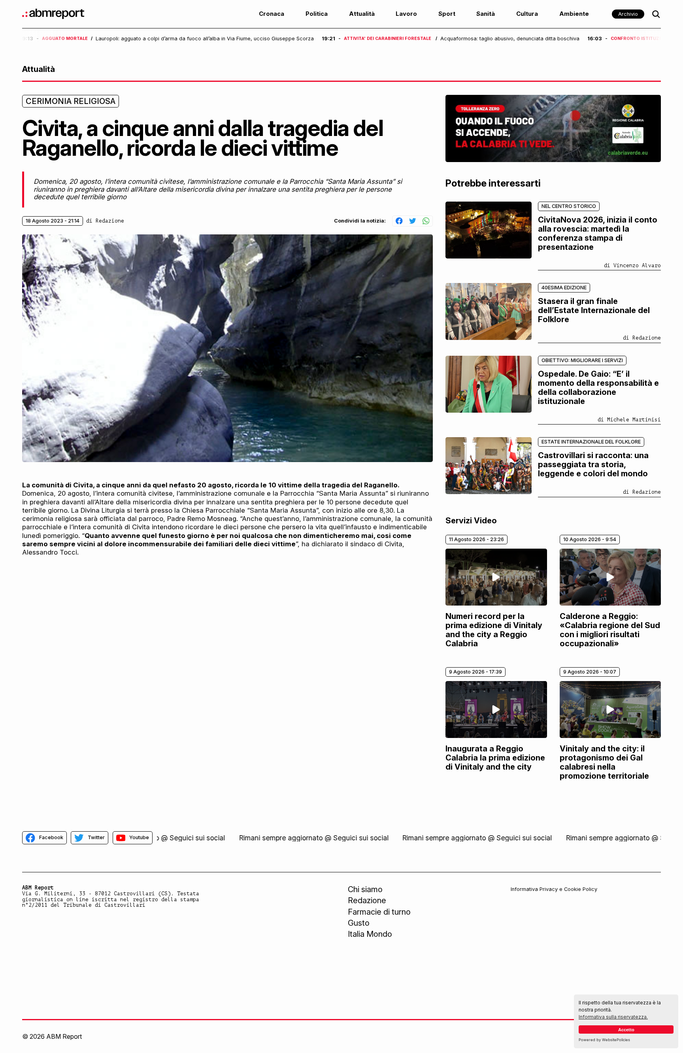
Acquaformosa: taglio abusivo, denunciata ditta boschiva (509, 39)
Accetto (626, 1029)
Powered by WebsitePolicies (604, 1040)
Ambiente (574, 13)
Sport (446, 13)
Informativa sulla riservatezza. (613, 1017)
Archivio (628, 14)
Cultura (527, 13)
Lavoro (406, 13)
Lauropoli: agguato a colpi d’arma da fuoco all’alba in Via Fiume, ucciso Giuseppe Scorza (205, 39)
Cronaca (271, 13)
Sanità (485, 13)
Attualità (362, 13)
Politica (317, 13)
